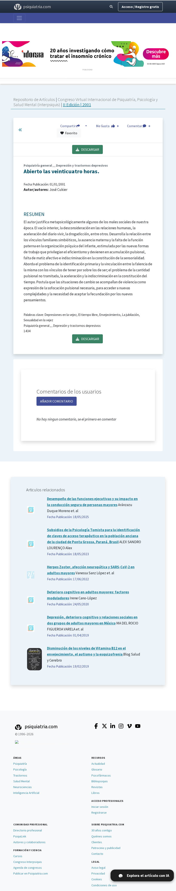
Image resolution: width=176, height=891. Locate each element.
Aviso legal (98, 868)
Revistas (97, 787)
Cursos (17, 856)
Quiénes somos (101, 836)
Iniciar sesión (99, 807)
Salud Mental (21, 781)
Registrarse (99, 812)
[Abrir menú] (19, 18)
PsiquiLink (19, 836)
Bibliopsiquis (99, 781)
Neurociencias (22, 787)
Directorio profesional (27, 830)
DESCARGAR (89, 149)
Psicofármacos (101, 775)
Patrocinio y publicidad (105, 848)
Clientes (96, 842)
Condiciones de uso (104, 885)
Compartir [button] (68, 126)
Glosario (96, 769)
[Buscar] (111, 7)
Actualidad (98, 764)
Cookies (96, 879)
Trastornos (20, 775)
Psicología (20, 769)
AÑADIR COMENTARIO (56, 401)
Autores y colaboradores (29, 842)
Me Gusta (107, 126)
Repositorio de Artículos (34, 99)
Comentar (138, 126)
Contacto (97, 854)
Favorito (70, 133)
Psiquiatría (20, 764)
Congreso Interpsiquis (27, 862)
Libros (95, 793)
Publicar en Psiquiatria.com (30, 873)
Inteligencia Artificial (26, 793)
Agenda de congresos (27, 868)
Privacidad (98, 873)
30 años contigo (101, 830)
